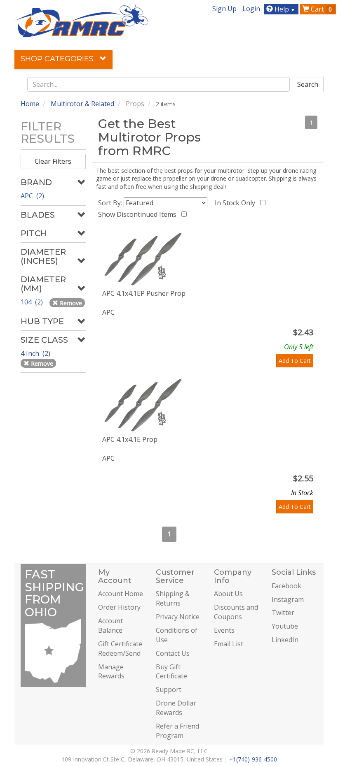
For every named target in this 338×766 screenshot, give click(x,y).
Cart (320, 9)
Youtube (285, 626)
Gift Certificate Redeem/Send (120, 648)
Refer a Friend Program (177, 731)
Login (251, 8)
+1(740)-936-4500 (253, 759)
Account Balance (110, 625)
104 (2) (33, 301)
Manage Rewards (111, 671)
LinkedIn (285, 639)
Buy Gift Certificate (171, 671)
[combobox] (158, 84)
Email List (228, 643)
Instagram (288, 599)
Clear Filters (53, 161)
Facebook (286, 585)
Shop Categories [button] (58, 58)
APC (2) (32, 195)
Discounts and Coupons (236, 612)
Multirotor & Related (82, 103)
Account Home (120, 593)
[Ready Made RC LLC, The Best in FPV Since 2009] (81, 20)
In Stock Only (236, 202)
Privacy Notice (178, 616)
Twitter (283, 612)
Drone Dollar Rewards (176, 708)
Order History (119, 607)
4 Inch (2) (36, 353)
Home (30, 103)
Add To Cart (295, 360)
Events (224, 630)
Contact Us (173, 653)
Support (168, 689)
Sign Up (224, 8)
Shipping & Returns (173, 598)
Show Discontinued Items (139, 214)
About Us (228, 593)
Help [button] (284, 9)
